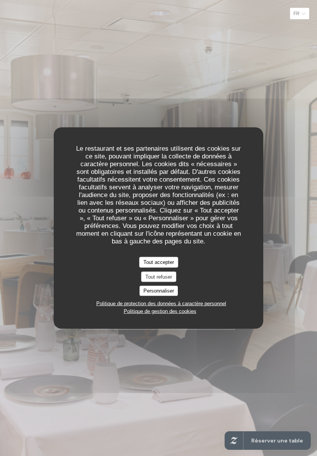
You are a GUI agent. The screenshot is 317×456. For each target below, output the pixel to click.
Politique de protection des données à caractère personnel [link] (161, 303)
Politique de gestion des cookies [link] (160, 311)
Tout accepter (158, 262)
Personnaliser (158, 291)
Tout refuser (158, 276)
